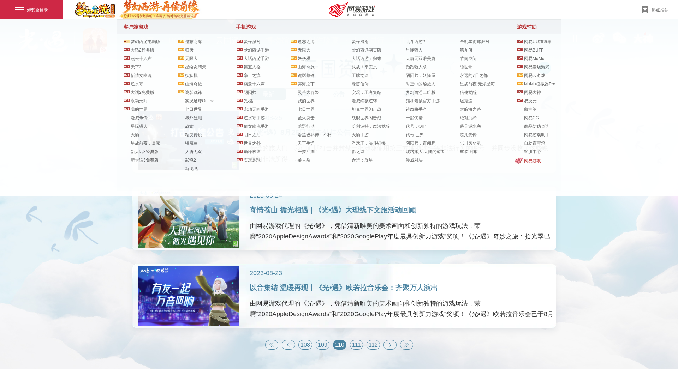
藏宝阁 (530, 109)
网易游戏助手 (536, 134)
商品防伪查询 (536, 126)
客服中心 (532, 151)
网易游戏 (532, 160)
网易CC (531, 117)
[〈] (288, 345)
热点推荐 (660, 9)
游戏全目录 (37, 9)
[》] (406, 345)
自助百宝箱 (534, 143)
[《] (271, 345)
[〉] (390, 345)
